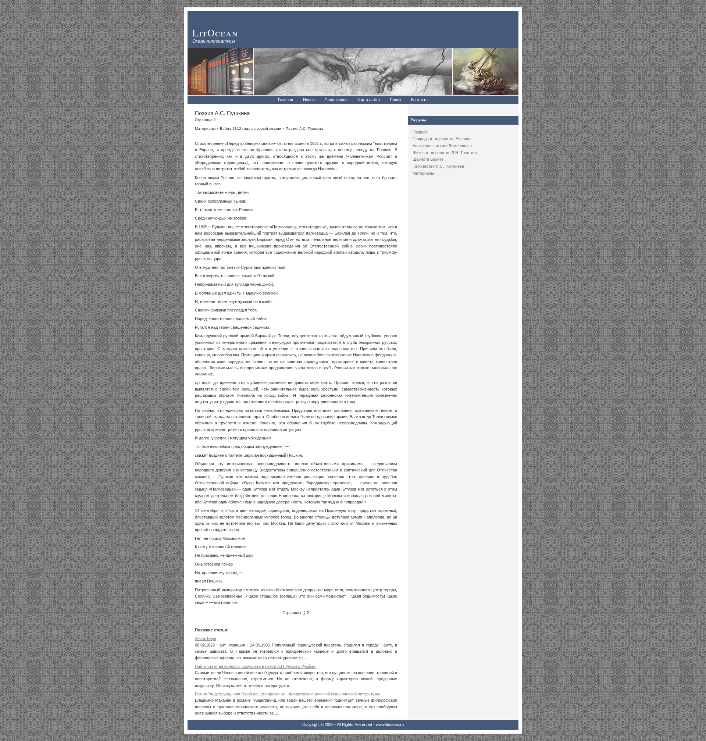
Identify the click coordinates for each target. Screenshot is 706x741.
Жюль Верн (205, 638)
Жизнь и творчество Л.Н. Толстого (445, 152)
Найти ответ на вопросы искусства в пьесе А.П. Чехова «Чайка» (255, 666)
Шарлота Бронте (428, 159)
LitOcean (215, 32)
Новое (309, 99)
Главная (285, 99)
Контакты (419, 99)
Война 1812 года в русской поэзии (250, 129)
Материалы (423, 173)
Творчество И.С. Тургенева (438, 166)
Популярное (336, 99)
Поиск (395, 99)
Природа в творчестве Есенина (442, 138)
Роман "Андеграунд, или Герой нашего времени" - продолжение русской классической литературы (287, 694)
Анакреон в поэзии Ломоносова (442, 145)
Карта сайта (368, 99)
